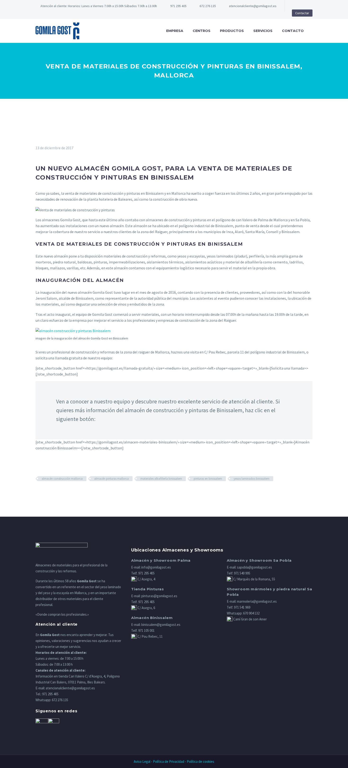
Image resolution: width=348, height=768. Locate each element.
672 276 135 (60, 700)
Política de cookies (200, 761)
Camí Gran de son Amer (249, 619)
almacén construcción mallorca (62, 479)
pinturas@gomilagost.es (159, 596)
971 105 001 (146, 630)
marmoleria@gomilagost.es (257, 601)
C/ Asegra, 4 (146, 579)
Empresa (174, 31)
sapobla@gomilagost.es (254, 567)
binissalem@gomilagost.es (160, 624)
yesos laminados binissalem (251, 479)
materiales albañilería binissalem (161, 479)
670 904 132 (251, 613)
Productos (232, 31)
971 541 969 (242, 607)
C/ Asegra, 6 (146, 607)
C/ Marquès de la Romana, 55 (253, 579)
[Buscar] (312, 31)
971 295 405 (178, 6)
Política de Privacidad (168, 761)
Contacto (293, 31)
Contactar (302, 13)
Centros (201, 31)
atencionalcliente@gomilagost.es (253, 6)
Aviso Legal (142, 761)
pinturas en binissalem (208, 479)
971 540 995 (242, 573)
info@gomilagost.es (156, 567)
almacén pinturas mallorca (111, 479)
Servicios (262, 31)
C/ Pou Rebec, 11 (150, 636)
